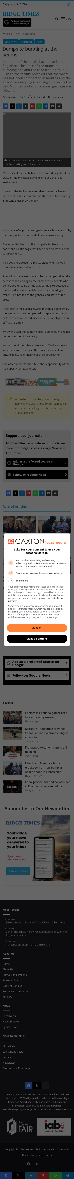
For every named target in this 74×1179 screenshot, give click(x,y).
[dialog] (37, 589)
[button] (37, 580)
